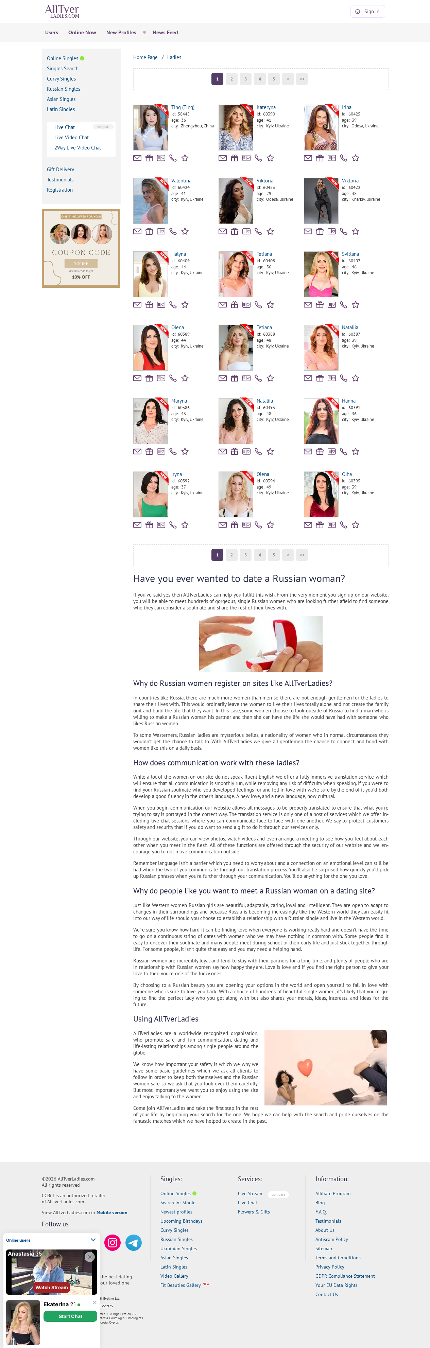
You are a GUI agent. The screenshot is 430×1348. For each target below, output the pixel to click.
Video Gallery (174, 1276)
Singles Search (63, 68)
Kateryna (266, 107)
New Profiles (121, 32)
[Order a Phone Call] (173, 158)
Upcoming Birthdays (181, 1221)
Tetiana (264, 253)
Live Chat (64, 127)
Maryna (179, 400)
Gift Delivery (60, 169)
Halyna (178, 253)
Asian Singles (61, 99)
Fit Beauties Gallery (180, 1285)
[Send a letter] (137, 158)
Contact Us (326, 1294)
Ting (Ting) (182, 107)
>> (302, 79)
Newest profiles (176, 1212)
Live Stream (250, 1193)
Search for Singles (178, 1203)
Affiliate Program (332, 1193)
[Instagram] (112, 1243)
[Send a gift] (149, 158)
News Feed (165, 32)
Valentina (181, 180)
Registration (60, 190)
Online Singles (62, 58)
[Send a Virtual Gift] (161, 158)
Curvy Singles (61, 78)
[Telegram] (133, 1243)
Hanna (349, 400)
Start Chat (70, 1316)
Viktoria (265, 180)
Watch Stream (51, 1287)
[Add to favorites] (186, 157)
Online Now (82, 32)
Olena (177, 327)
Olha (347, 474)
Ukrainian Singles (178, 1248)
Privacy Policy (329, 1267)
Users (51, 32)
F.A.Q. (321, 1212)
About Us (324, 1230)
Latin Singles (61, 109)
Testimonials (60, 179)
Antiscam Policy (331, 1239)
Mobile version (112, 1212)
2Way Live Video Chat (77, 147)
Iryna (176, 474)
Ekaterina (56, 1304)
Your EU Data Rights (336, 1285)
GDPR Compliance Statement (345, 1276)
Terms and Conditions (338, 1258)
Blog (320, 1203)
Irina (346, 107)
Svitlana (350, 253)
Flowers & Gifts (254, 1212)
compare (103, 126)
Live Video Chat (71, 137)
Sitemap (323, 1248)
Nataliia (350, 327)
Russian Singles (63, 89)
